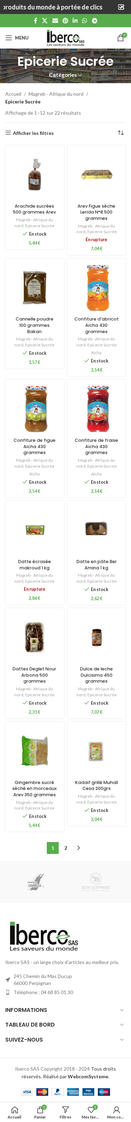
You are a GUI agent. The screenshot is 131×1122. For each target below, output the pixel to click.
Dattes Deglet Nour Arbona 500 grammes (34, 675)
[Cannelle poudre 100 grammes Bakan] (34, 288)
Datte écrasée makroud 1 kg (34, 565)
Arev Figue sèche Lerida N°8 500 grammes (96, 212)
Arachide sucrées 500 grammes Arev (34, 209)
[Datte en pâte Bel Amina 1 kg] (97, 530)
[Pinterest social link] (65, 20)
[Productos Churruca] (35, 881)
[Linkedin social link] (75, 20)
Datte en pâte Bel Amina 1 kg (96, 565)
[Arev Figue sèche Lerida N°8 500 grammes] (97, 175)
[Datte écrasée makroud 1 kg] (34, 530)
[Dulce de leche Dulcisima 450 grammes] (97, 637)
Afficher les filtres (33, 133)
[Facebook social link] (35, 20)
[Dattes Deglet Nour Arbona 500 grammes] (34, 637)
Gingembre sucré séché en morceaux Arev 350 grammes (34, 788)
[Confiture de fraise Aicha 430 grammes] (97, 409)
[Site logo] (65, 37)
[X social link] (45, 20)
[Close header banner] (122, 7)
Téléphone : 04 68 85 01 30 (43, 992)
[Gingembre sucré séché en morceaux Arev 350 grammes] (34, 751)
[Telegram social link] (94, 20)
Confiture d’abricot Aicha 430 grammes (96, 325)
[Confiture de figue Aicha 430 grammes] (34, 409)
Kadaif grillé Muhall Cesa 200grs (96, 785)
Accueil (13, 94)
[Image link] (43, 935)
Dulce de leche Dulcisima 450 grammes (96, 675)
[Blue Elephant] (96, 881)
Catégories (63, 75)
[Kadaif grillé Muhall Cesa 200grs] (97, 751)
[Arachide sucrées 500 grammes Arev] (34, 175)
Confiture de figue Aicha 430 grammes (35, 446)
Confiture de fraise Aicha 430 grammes (96, 446)
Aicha (96, 352)
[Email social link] (55, 20)
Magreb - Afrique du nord (56, 94)
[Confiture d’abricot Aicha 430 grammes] (97, 288)
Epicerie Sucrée (39, 225)
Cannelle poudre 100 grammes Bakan (34, 325)
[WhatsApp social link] (84, 20)
